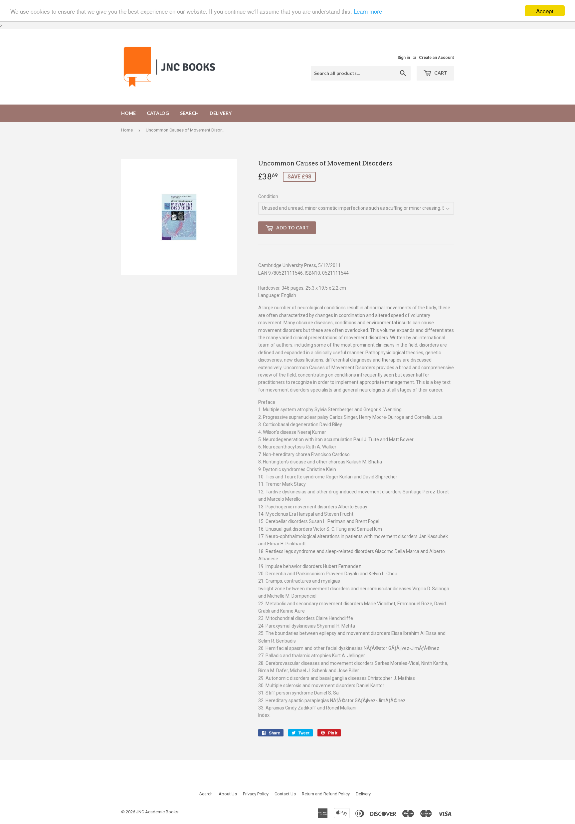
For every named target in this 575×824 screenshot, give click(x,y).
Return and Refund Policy (326, 793)
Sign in (404, 57)
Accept (544, 11)
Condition (268, 196)
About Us (228, 793)
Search (189, 113)
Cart (440, 73)
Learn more (368, 11)
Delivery (221, 113)
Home (128, 113)
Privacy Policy (256, 793)
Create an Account (436, 57)
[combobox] (361, 73)
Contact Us (285, 793)
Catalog (158, 113)
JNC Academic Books (157, 811)
